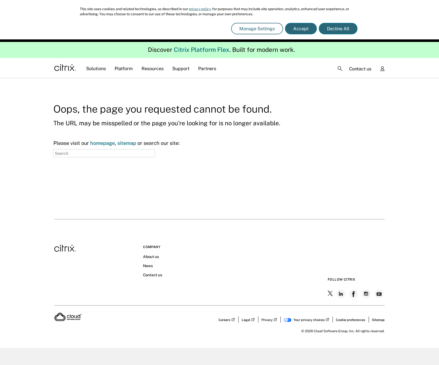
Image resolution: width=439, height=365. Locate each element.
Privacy (267, 320)
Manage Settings (257, 28)
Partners (207, 68)
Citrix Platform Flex (201, 49)
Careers (224, 320)
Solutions (96, 68)
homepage (102, 143)
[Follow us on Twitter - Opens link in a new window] (331, 294)
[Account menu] (382, 69)
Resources (153, 68)
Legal (246, 320)
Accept (301, 28)
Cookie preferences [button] (350, 320)
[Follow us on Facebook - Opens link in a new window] (354, 293)
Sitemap (378, 320)
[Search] (340, 68)
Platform (124, 68)
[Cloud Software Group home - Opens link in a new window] (68, 319)
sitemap (126, 143)
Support (181, 68)
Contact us (360, 68)
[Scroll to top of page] (425, 350)
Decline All (338, 28)
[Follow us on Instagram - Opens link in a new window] (367, 293)
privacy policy (200, 9)
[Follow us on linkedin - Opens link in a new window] (341, 293)
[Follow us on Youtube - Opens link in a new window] (379, 293)
